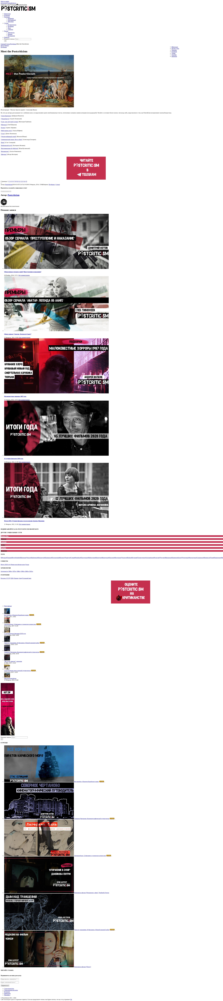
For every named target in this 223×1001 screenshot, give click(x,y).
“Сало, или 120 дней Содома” (9, 121)
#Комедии (98, 557)
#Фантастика (192, 557)
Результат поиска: (9, 39)
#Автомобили (149, 557)
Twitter (3, 545)
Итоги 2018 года (6, 564)
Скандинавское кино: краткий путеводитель (19, 670)
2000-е (27, 571)
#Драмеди (67, 557)
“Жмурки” (4, 154)
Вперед (7, 45)
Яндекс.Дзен (4, 536)
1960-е (10, 571)
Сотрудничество (9, 988)
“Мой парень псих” (6, 130)
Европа (16, 578)
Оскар (27, 564)
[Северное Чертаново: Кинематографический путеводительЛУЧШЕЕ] (7, 650)
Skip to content (5, 1)
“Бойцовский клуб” (6, 145)
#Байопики (34, 557)
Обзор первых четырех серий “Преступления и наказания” (22, 272)
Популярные (8, 606)
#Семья (72, 557)
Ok (71, 999)
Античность (4, 571)
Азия (20, 578)
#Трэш (211, 557)
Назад (2, 45)
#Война (128, 557)
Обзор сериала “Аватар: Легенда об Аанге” (17, 334)
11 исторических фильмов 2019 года (15, 633)
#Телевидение (141, 557)
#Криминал (47, 557)
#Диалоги (123, 557)
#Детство (161, 557)
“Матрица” (4, 124)
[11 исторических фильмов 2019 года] (7, 632)
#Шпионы (23, 557)
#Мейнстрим (91, 557)
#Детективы (184, 557)
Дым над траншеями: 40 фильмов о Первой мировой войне (24, 643)
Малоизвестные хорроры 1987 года (15, 396)
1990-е (23, 571)
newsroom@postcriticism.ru (8, 3)
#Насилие (111, 557)
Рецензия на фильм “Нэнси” (82, 967)
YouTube (3, 548)
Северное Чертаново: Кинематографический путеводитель (24, 652)
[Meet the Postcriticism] (7, 677)
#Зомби (17, 557)
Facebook (3, 542)
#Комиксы (206, 557)
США (12, 578)
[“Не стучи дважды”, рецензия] (7, 660)
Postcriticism (8, 184)
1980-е (18, 571)
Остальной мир (26, 578)
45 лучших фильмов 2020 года (13, 458)
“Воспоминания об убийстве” (9, 148)
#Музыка (3, 557)
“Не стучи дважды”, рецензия (13, 661)
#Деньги (28, 557)
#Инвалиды (40, 557)
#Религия (156, 557)
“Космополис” (5, 151)
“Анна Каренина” (6, 116)
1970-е (14, 571)
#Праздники (84, 557)
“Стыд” (3, 133)
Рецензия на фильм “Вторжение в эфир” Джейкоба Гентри (91, 892)
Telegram (3, 539)
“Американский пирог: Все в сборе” (11, 139)
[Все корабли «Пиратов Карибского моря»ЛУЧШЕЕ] (7, 613)
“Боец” (3, 142)
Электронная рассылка (11, 990)
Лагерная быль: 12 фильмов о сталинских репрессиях (22, 624)
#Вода (13, 557)
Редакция (7, 992)
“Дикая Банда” (5, 119)
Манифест (7, 995)
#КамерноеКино (176, 557)
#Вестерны (117, 557)
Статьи (57, 184)
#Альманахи (199, 557)
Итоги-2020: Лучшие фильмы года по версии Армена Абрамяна (24, 521)
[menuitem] (7, 14)
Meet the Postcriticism (10, 678)
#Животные (104, 557)
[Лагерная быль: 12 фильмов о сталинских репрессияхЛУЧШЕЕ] (7, 623)
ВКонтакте (175, 47)
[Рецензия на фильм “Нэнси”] (39, 967)
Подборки (4, 47)
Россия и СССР (5, 578)
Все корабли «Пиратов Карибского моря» (19, 615)
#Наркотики (217, 557)
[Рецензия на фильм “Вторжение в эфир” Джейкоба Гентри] (39, 892)
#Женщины (167, 557)
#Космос (61, 557)
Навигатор (7, 993)
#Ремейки (77, 557)
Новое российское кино (18, 564)
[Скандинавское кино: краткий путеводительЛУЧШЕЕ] (7, 669)
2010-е (31, 571)
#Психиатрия (55, 557)
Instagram (4, 551)
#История (134, 557)
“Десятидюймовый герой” (8, 136)
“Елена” (3, 127)
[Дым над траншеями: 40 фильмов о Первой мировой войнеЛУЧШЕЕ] (7, 641)
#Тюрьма (8, 557)
